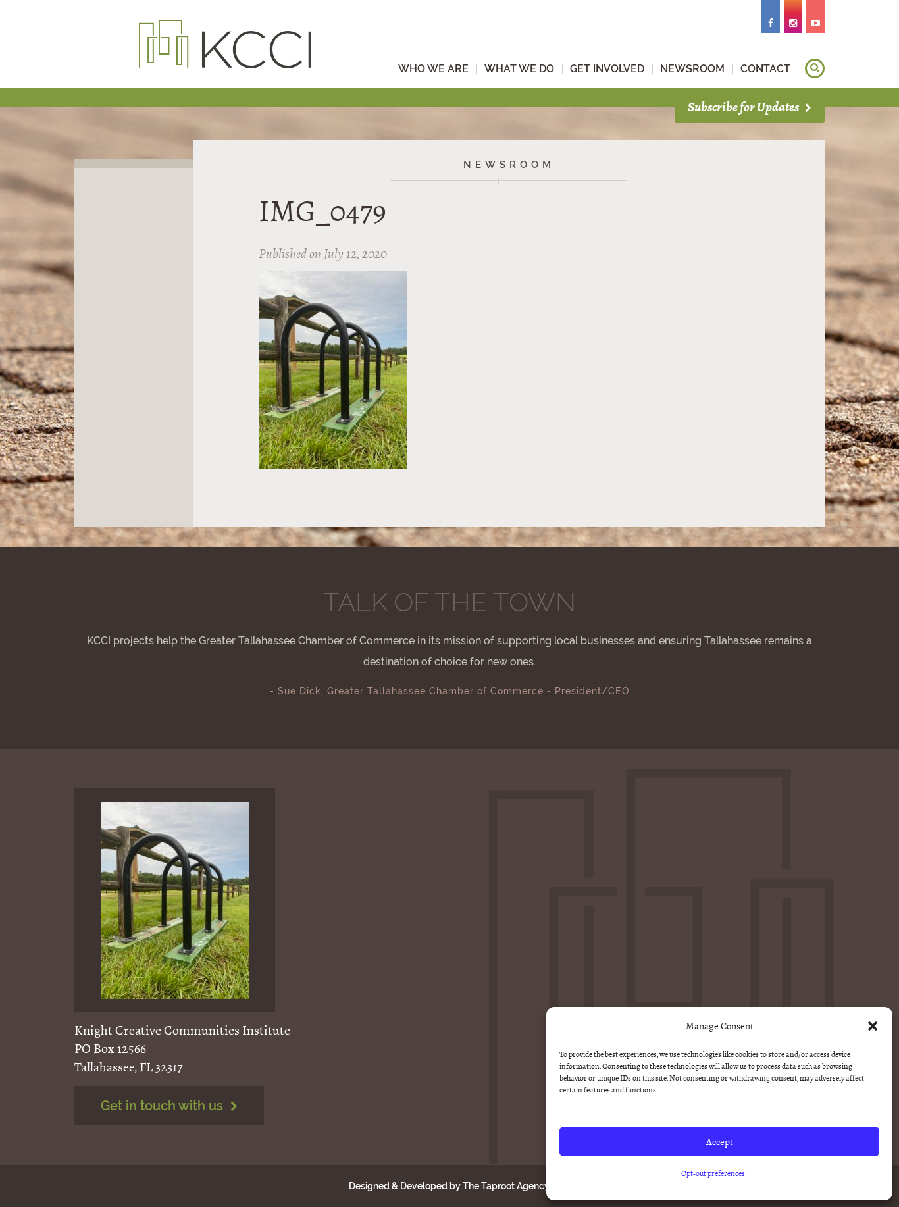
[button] (872, 1026)
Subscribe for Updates (744, 107)
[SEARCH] (815, 68)
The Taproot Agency (506, 1186)
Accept (719, 1141)
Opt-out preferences (713, 1173)
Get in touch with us (163, 1106)
